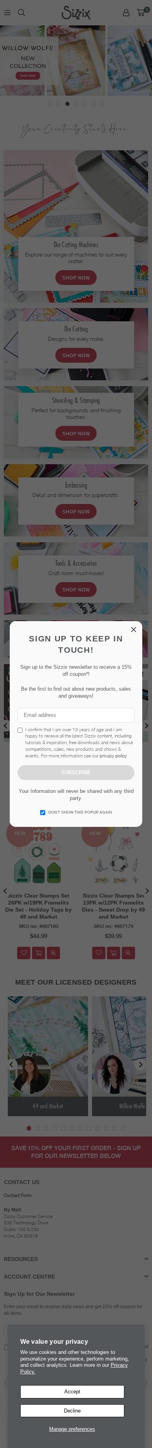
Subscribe (76, 772)
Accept (72, 1392)
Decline (72, 1411)
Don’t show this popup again (80, 812)
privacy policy (113, 756)
